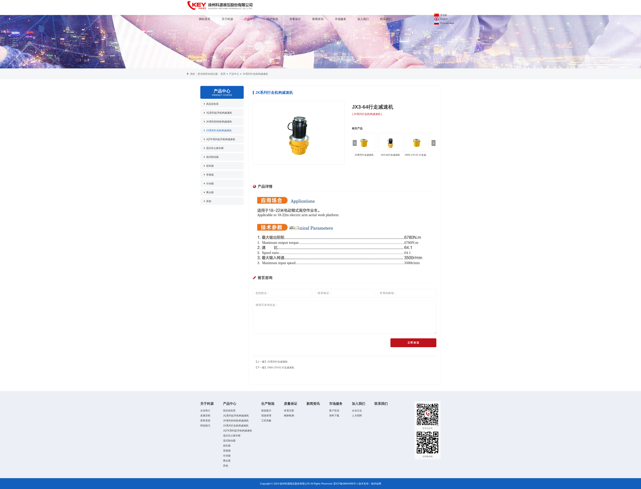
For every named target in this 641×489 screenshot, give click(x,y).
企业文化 (357, 410)
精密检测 (289, 415)
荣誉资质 (205, 420)
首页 (223, 74)
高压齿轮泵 (212, 103)
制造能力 (266, 410)
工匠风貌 (266, 420)
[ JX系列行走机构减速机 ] (367, 114)
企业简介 (205, 410)
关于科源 (227, 19)
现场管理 (266, 415)
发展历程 (205, 415)
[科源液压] (220, 6)
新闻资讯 (318, 19)
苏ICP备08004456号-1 (345, 483)
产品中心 (250, 19)
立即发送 (413, 342)
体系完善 (289, 410)
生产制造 (272, 19)
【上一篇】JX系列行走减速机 (271, 361)
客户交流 (334, 410)
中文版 (443, 15)
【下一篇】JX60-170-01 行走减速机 (274, 367)
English (444, 19)
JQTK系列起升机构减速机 (220, 139)
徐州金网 (376, 483)
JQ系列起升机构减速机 (219, 112)
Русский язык (447, 23)
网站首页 (204, 19)
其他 (208, 201)
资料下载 (334, 415)
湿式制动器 (212, 156)
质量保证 (295, 19)
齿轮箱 (210, 165)
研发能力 (205, 425)
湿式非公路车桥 (215, 148)
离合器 (210, 192)
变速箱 (210, 174)
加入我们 (363, 19)
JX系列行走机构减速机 (255, 74)
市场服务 (340, 19)
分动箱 (210, 183)
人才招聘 (357, 415)
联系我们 (385, 19)
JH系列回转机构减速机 (219, 121)
